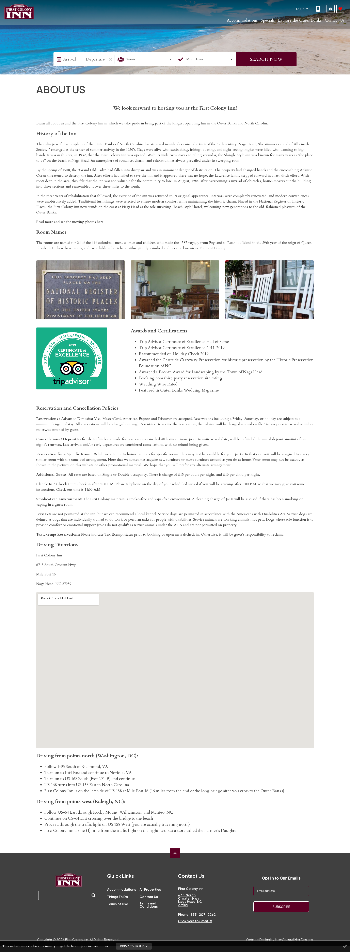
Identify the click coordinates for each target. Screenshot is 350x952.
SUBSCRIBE (281, 907)
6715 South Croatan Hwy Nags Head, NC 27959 (190, 900)
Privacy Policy (134, 946)
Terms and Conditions (149, 905)
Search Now (266, 59)
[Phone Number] (318, 9)
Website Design (258, 939)
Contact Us (334, 20)
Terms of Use (117, 904)
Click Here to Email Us (195, 921)
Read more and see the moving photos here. (70, 221)
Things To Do (117, 896)
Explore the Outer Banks (300, 20)
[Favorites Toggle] (340, 9)
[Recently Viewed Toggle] (331, 9)
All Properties (150, 889)
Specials (268, 20)
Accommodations (242, 20)
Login (300, 9)
